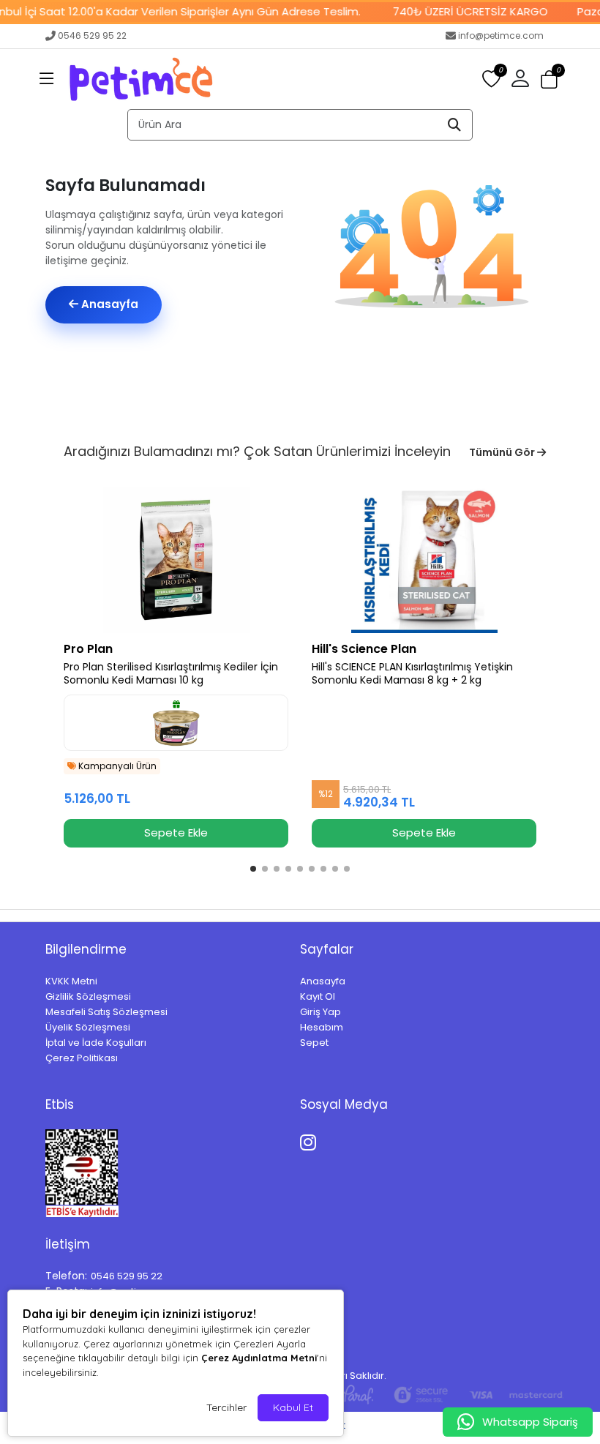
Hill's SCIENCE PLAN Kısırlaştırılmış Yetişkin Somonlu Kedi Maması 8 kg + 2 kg (412, 674)
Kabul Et (293, 1407)
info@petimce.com (501, 35)
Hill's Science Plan (364, 648)
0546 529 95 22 (92, 35)
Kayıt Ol (317, 996)
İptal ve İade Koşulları (95, 1043)
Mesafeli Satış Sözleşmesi (106, 1012)
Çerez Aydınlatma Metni (259, 1357)
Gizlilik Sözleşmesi (88, 996)
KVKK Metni (71, 981)
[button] (47, 79)
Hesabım (321, 1027)
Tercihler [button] (226, 1407)
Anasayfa (108, 304)
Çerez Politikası (81, 1058)
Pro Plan (88, 648)
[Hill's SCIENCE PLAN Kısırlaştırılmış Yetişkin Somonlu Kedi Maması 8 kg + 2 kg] (424, 560)
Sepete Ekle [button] (176, 832)
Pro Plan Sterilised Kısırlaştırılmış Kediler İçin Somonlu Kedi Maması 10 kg (171, 674)
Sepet (314, 1043)
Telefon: (66, 1275)
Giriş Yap (320, 1012)
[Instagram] (310, 1140)
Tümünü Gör (503, 452)
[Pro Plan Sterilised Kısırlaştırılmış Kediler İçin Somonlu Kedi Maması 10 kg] (176, 560)
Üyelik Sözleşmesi (87, 1027)
